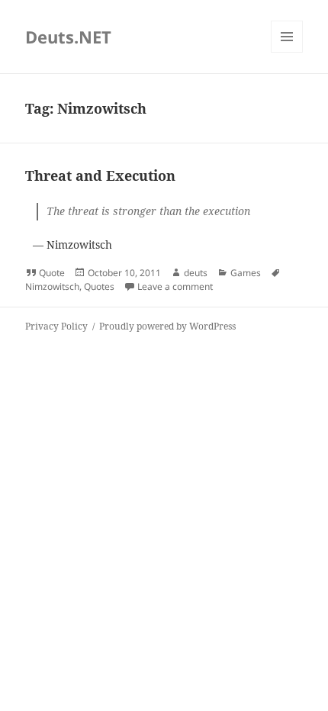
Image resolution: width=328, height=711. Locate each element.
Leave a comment (175, 286)
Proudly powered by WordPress (167, 326)
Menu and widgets (287, 52)
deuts (195, 272)
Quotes (99, 286)
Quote (52, 272)
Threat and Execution (100, 175)
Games (245, 272)
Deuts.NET (68, 36)
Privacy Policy (56, 326)
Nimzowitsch (52, 286)
